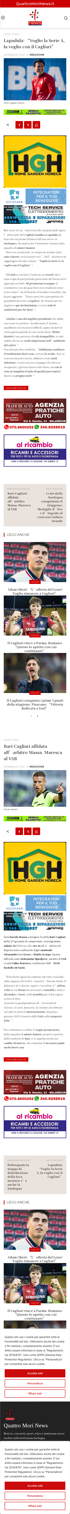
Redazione (37, 55)
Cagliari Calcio (16, 388)
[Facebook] (19, 125)
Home (7, 34)
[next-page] (37, 716)
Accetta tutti (35, 1485)
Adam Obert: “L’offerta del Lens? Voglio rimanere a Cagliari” (35, 591)
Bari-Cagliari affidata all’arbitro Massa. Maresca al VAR (19, 501)
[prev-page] (31, 716)
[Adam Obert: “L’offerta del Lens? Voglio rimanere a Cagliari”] (35, 562)
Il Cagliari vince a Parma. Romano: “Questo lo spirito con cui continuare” (35, 647)
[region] (35, 1477)
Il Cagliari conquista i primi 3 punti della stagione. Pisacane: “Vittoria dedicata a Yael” (35, 704)
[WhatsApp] (36, 125)
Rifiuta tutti (35, 1505)
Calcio (16, 34)
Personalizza (35, 1495)
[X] (28, 125)
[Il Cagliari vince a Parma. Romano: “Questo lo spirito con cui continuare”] (35, 616)
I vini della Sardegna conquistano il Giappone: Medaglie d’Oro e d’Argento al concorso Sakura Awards (50, 507)
